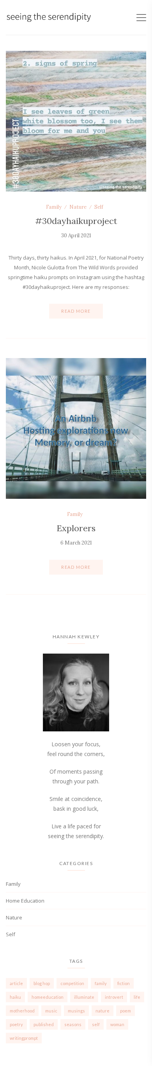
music (51, 1010)
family (101, 983)
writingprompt (24, 1038)
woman (117, 1024)
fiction (123, 983)
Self (98, 207)
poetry (16, 1024)
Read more (76, 311)
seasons (72, 1024)
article (16, 983)
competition (72, 983)
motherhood (22, 1010)
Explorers (76, 528)
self (96, 1024)
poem (125, 1010)
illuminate (84, 997)
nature (102, 1010)
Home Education (25, 900)
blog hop (42, 983)
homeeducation (48, 997)
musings (76, 1010)
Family (54, 207)
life (137, 997)
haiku (15, 997)
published (44, 1024)
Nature (78, 207)
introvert (114, 997)
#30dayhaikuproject (76, 220)
